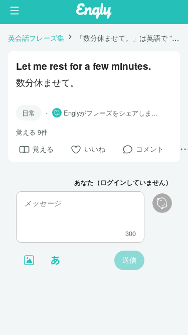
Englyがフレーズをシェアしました (114, 113)
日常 (28, 113)
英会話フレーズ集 (36, 37)
